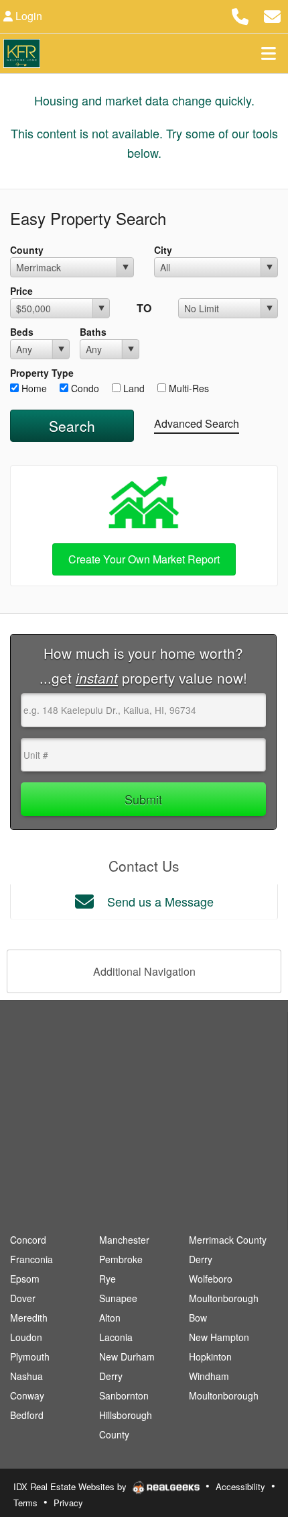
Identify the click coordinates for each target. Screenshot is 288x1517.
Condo (83, 388)
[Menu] (269, 53)
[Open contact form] (272, 14)
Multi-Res (187, 388)
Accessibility (240, 1486)
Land (133, 388)
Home (33, 388)
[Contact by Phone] (240, 14)
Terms (25, 1502)
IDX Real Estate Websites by (71, 1486)
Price (21, 290)
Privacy (68, 1502)
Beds (21, 331)
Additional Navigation (144, 971)
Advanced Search (196, 423)
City (163, 250)
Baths (93, 331)
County (27, 250)
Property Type (42, 372)
